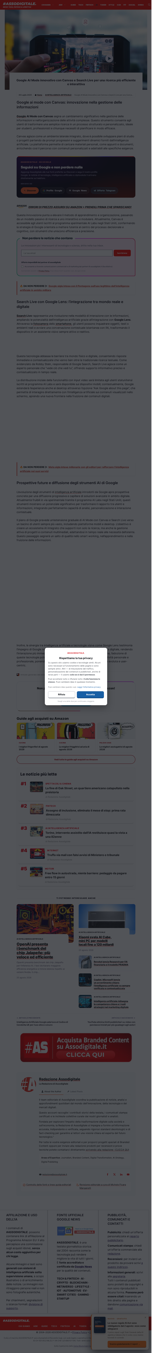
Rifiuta (61, 694)
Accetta (90, 694)
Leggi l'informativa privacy (89, 687)
